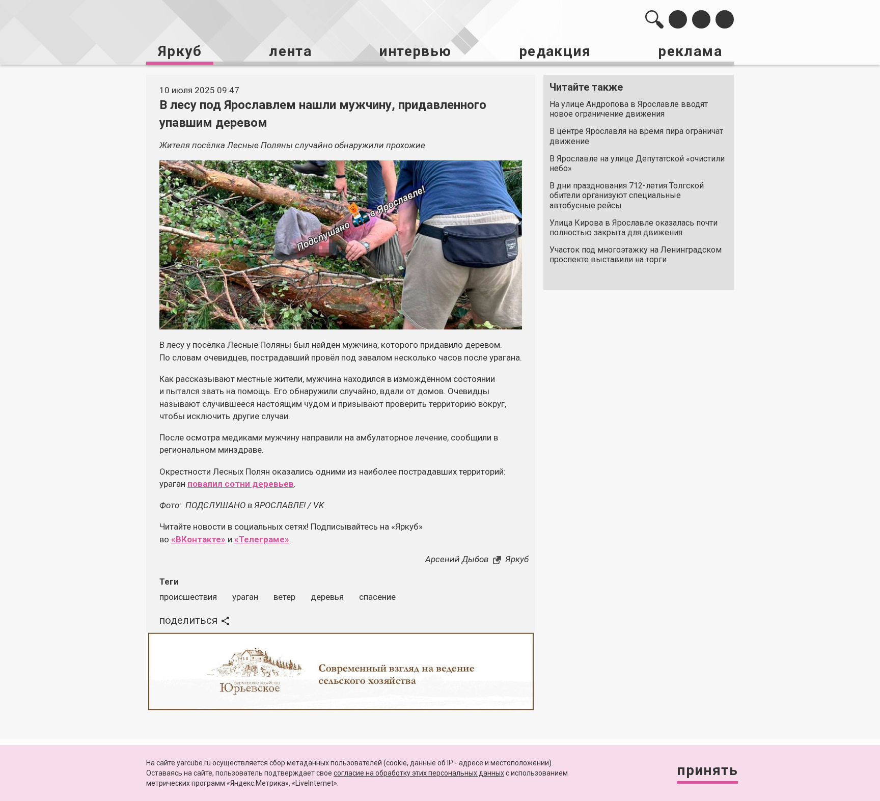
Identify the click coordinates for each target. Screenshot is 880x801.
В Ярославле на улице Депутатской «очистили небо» (637, 163)
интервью (415, 51)
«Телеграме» (261, 539)
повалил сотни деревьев (240, 484)
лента (290, 51)
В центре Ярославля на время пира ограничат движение (636, 136)
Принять (707, 770)
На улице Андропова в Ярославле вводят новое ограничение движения (628, 109)
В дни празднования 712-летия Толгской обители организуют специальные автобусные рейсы (626, 195)
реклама (690, 51)
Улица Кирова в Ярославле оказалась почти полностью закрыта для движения (633, 227)
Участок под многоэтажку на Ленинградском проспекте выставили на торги (635, 254)
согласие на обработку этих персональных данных (419, 773)
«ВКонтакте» (198, 539)
